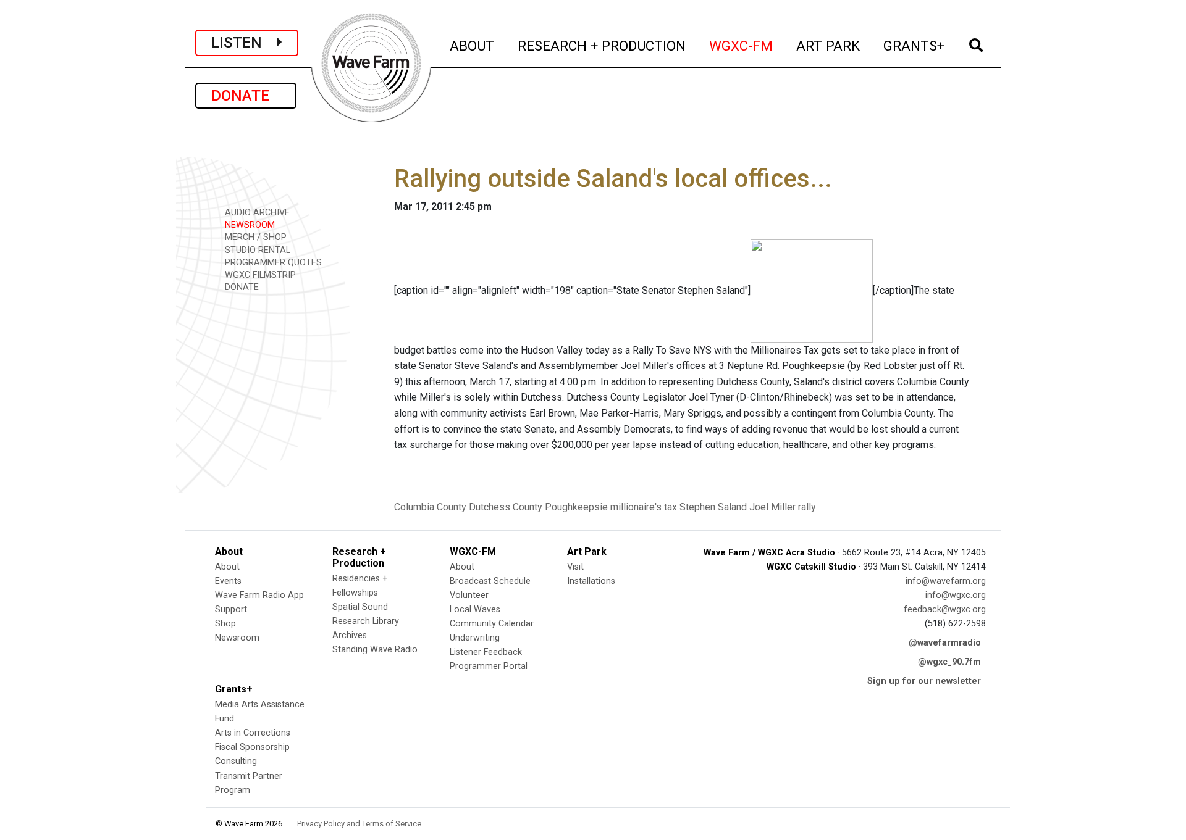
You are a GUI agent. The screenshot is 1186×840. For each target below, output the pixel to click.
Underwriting (475, 638)
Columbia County (430, 507)
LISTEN (244, 42)
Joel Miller (772, 507)
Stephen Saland (713, 507)
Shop (225, 623)
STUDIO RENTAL (256, 250)
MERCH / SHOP (254, 237)
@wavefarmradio (945, 643)
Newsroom (237, 638)
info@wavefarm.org (946, 581)
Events (228, 581)
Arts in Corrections (252, 733)
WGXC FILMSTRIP (259, 275)
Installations (591, 581)
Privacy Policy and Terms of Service (359, 823)
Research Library (365, 621)
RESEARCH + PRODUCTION (602, 45)
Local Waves (475, 609)
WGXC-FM (741, 45)
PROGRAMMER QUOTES (272, 262)
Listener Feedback (486, 652)
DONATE (245, 95)
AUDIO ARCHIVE (256, 212)
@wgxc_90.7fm (949, 662)
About (227, 567)
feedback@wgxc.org (945, 609)
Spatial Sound (360, 607)
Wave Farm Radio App (259, 595)
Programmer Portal (489, 666)
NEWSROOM (248, 225)
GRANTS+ (914, 45)
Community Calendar (492, 623)
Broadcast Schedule (490, 581)
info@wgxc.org (955, 595)
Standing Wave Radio (375, 649)
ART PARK (829, 45)
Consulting (236, 761)
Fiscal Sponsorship (252, 747)
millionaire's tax (643, 507)
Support (231, 609)
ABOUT (472, 45)
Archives (349, 635)
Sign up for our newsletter (924, 681)
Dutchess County (505, 507)
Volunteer (469, 595)
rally (807, 507)
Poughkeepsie (576, 507)
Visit (575, 567)
